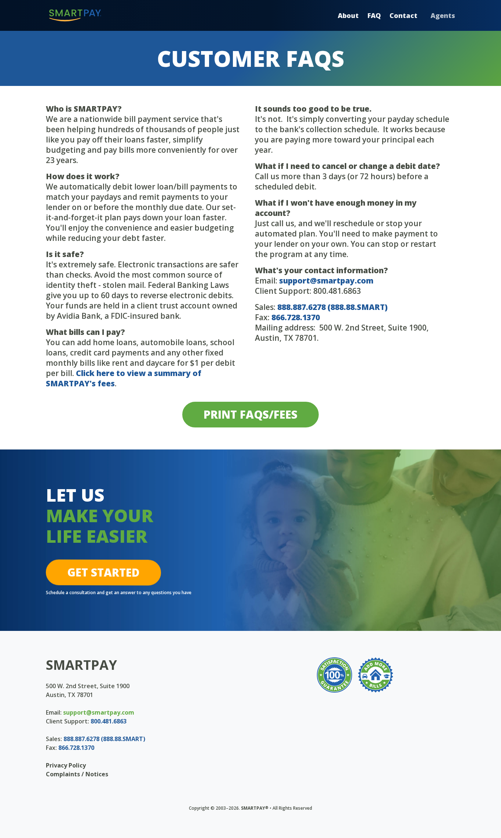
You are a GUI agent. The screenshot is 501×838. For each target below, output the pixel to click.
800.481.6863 (109, 721)
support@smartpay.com (326, 280)
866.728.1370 (295, 317)
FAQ (374, 15)
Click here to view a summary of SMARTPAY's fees (123, 378)
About (348, 15)
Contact (403, 15)
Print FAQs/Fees (250, 414)
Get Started (103, 572)
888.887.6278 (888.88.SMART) (332, 307)
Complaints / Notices (77, 774)
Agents (443, 15)
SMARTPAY (81, 665)
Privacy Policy (66, 765)
